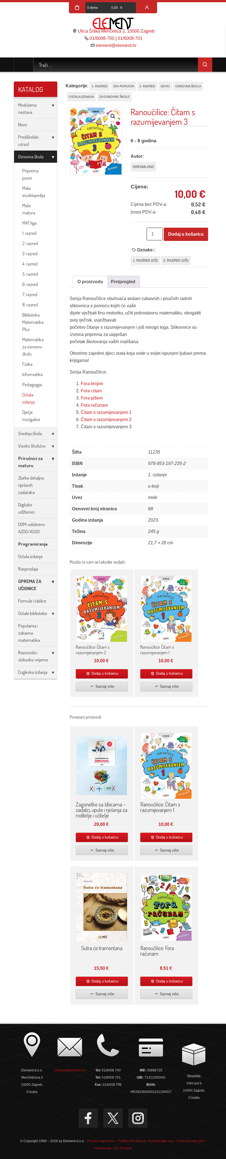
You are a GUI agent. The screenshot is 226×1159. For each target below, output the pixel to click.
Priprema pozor (30, 174)
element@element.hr (116, 45)
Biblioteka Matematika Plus (33, 322)
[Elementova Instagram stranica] (137, 1118)
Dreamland (143, 167)
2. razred (30, 243)
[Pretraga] (205, 64)
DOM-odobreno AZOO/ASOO (31, 527)
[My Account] (147, 7)
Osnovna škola (31, 156)
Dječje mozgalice (31, 415)
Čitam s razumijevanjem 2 (106, 419)
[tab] (90, 282)
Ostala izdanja (28, 398)
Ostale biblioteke (32, 613)
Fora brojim (92, 383)
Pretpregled (123, 281)
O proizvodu (90, 281)
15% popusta (123, 86)
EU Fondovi (123, 1148)
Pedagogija (32, 384)
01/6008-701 (130, 38)
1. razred (29, 233)
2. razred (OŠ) (176, 260)
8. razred (30, 305)
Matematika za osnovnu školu (33, 347)
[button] (113, 116)
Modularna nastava (27, 108)
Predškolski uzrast (28, 140)
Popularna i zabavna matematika (29, 633)
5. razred (30, 274)
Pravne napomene (101, 1141)
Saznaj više (104, 686)
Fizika (27, 364)
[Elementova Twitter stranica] (113, 1118)
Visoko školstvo (31, 446)
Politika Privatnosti (132, 1141)
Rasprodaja (28, 569)
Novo (22, 124)
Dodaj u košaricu (186, 234)
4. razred (29, 264)
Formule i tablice (32, 601)
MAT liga (29, 223)
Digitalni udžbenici (26, 508)
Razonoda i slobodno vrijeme (33, 656)
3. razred (29, 253)
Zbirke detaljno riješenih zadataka (31, 485)
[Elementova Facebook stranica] (88, 1118)
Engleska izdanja (32, 672)
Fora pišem (92, 398)
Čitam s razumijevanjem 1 (106, 412)
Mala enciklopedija (33, 191)
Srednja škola (30, 433)
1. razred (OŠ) (145, 260)
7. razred (29, 294)
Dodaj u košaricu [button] (104, 673)
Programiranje (33, 544)
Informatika (32, 374)
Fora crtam (91, 390)
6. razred (30, 284)
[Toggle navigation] (23, 65)
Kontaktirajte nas (160, 1141)
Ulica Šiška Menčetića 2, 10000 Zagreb (116, 31)
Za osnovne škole (114, 96)
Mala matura (28, 209)
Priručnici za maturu (30, 461)
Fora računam (94, 405)
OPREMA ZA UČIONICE (29, 584)
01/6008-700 (102, 38)
